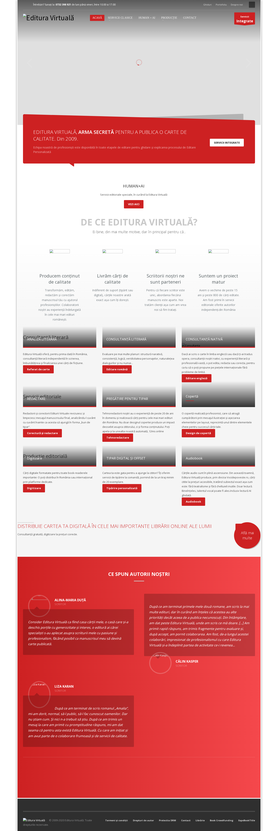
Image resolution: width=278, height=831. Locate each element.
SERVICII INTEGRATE (227, 142)
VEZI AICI (133, 204)
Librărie (200, 820)
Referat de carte (38, 369)
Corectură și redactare (42, 433)
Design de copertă (198, 433)
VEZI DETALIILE (105, 88)
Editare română (117, 369)
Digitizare (34, 488)
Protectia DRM (167, 820)
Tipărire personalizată (121, 488)
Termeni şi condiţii (116, 820)
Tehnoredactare (117, 437)
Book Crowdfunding (221, 820)
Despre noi (237, 4)
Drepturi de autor (143, 820)
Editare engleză (196, 378)
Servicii (244, 19)
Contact (185, 820)
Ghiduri (207, 4)
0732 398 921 (63, 4)
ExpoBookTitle (246, 820)
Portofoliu (221, 4)
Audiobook (193, 501)
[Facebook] (26, 5)
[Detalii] (59, 345)
